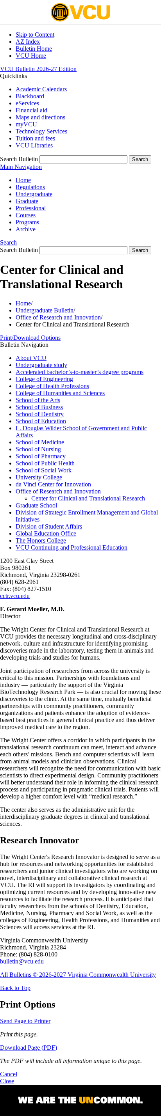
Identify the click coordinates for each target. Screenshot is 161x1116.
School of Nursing (38, 449)
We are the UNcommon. (80, 1100)
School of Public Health (45, 463)
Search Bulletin (19, 159)
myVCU (26, 124)
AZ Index (28, 41)
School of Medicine (40, 442)
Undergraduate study (41, 365)
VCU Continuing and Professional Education (71, 547)
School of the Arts (38, 400)
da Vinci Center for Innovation (53, 484)
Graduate (27, 201)
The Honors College (41, 540)
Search (8, 242)
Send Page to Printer (25, 1021)
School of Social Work (44, 470)
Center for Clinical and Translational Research (88, 498)
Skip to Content (35, 34)
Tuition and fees (35, 138)
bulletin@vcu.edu (22, 961)
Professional (31, 208)
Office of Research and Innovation (58, 317)
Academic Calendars (41, 89)
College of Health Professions (52, 386)
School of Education (41, 421)
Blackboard (30, 96)
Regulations (30, 187)
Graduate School (36, 505)
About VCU (31, 358)
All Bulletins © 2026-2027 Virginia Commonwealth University (78, 974)
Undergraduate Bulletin (44, 310)
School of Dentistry (40, 414)
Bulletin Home (34, 48)
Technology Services (41, 131)
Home (23, 180)
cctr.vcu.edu (15, 596)
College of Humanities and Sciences (60, 393)
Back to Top (15, 988)
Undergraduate (34, 194)
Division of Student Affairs (49, 526)
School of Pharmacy (41, 456)
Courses (26, 215)
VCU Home (31, 55)
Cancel (8, 1074)
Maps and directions (40, 117)
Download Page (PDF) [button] (28, 1047)
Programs (27, 222)
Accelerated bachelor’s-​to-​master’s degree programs (79, 372)
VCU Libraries (34, 145)
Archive (26, 229)
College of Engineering (44, 379)
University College (39, 477)
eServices (27, 103)
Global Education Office (46, 533)
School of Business (39, 407)
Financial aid (31, 110)
